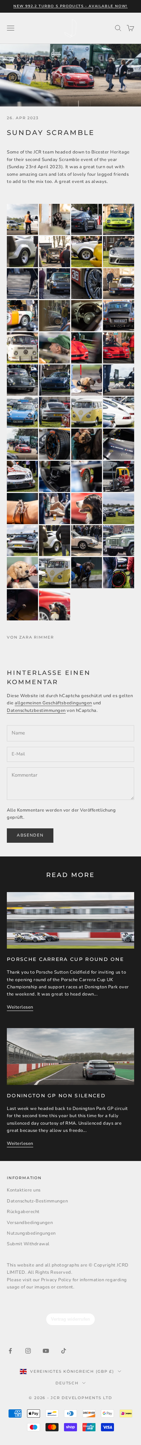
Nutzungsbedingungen (31, 1233)
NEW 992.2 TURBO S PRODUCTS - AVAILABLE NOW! (70, 6)
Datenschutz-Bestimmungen (37, 1201)
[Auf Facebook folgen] (10, 1350)
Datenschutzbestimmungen (36, 710)
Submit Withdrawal (28, 1244)
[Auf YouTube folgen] (45, 1350)
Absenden (30, 835)
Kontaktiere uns (24, 1190)
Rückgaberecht (23, 1212)
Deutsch (66, 1383)
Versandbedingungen (30, 1223)
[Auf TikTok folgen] (63, 1350)
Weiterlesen (20, 1007)
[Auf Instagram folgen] (28, 1350)
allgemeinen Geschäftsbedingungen (53, 703)
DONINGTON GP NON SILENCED (56, 1095)
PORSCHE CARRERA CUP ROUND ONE (65, 959)
